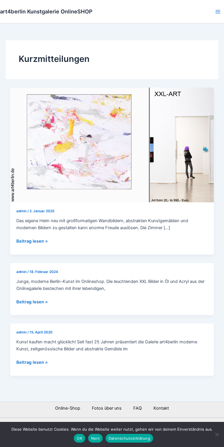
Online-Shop (67, 408)
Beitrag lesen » (32, 241)
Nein (95, 438)
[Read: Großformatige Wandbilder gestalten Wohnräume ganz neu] (112, 144)
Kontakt (161, 408)
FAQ (137, 408)
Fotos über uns (107, 408)
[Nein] (217, 434)
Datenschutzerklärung (129, 438)
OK (79, 438)
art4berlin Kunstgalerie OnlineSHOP (46, 11)
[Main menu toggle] (218, 12)
